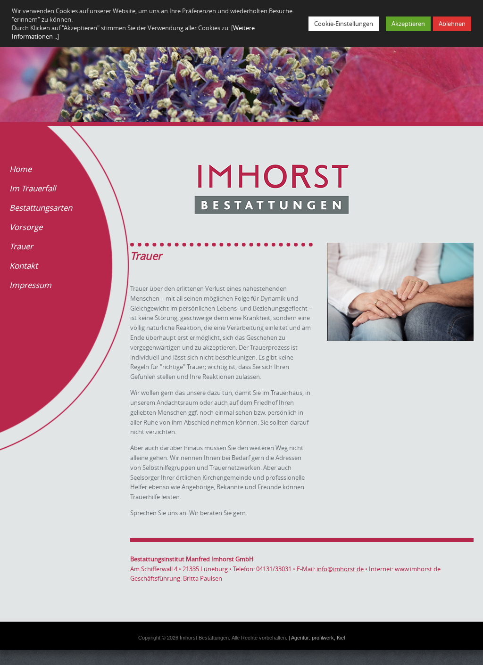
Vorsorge (25, 227)
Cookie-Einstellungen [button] (343, 23)
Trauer (21, 246)
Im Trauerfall (32, 188)
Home (20, 169)
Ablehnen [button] (452, 23)
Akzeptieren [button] (408, 23)
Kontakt (23, 265)
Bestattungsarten (40, 207)
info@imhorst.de (340, 569)
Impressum (30, 284)
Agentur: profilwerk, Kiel (318, 637)
